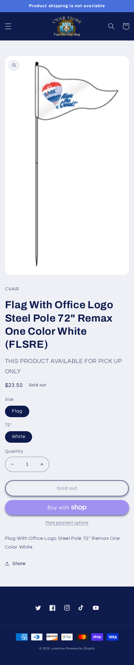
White (18, 436)
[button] (8, 26)
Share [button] (19, 563)
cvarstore (58, 648)
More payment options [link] (67, 523)
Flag (17, 411)
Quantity (14, 451)
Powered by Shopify (80, 648)
